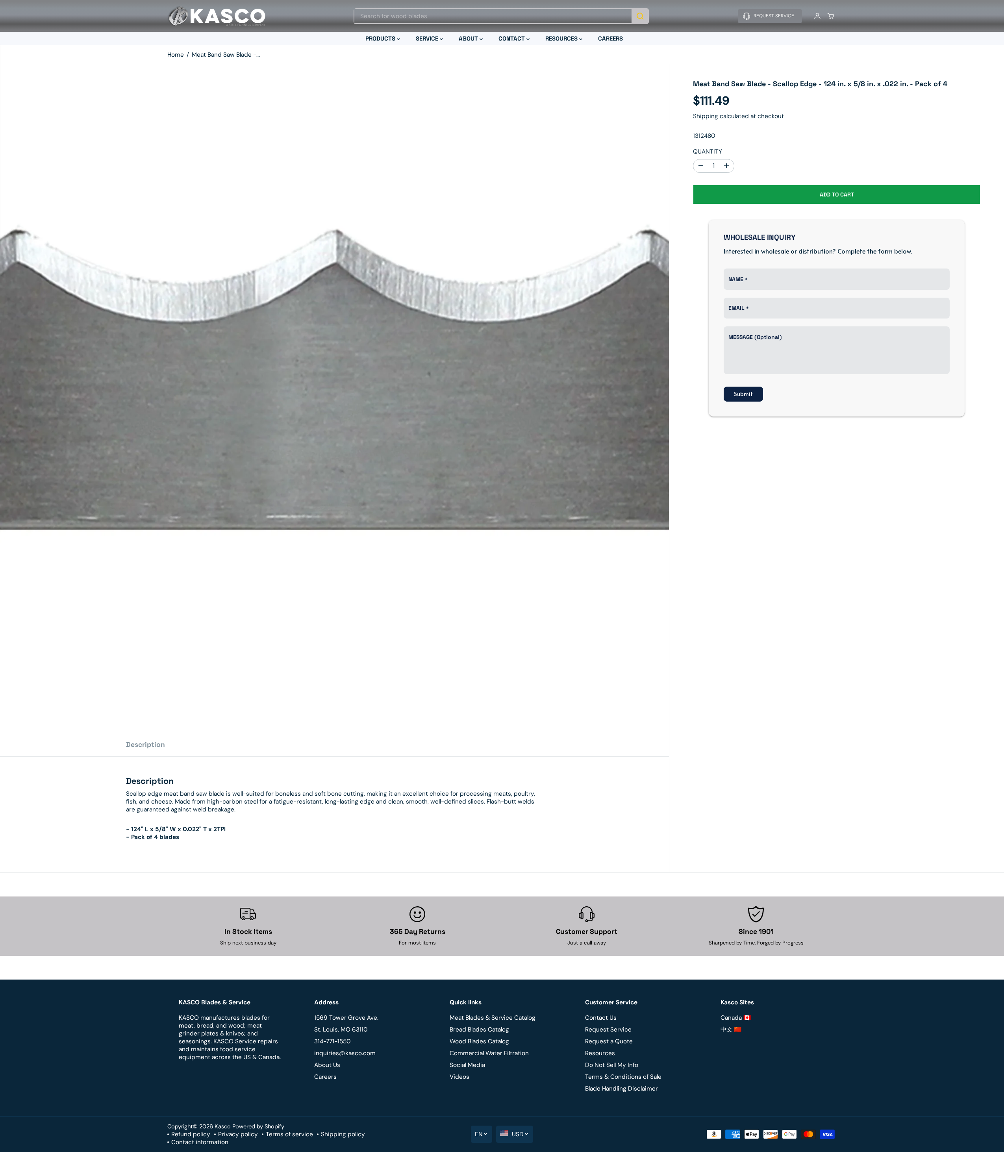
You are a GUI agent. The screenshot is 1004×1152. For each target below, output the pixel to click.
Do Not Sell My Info (611, 1065)
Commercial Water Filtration (489, 1053)
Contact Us (601, 1018)
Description (145, 744)
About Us (327, 1065)
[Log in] (817, 16)
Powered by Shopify (258, 1126)
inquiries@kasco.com (345, 1053)
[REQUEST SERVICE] (770, 16)
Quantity (707, 152)
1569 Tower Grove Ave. (346, 1018)
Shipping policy (343, 1134)
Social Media (467, 1065)
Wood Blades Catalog (479, 1041)
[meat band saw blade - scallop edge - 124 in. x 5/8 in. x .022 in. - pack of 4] (334, 398)
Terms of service (289, 1134)
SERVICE (428, 38)
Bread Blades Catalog (479, 1029)
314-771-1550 (332, 1041)
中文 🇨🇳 (731, 1029)
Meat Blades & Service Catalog (492, 1018)
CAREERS (610, 38)
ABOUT (469, 38)
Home (175, 55)
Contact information (199, 1142)
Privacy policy (238, 1134)
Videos (459, 1077)
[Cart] (831, 16)
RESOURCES (562, 38)
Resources (600, 1053)
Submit (743, 394)
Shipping (705, 116)
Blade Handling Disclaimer (621, 1089)
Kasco (223, 1126)
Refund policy (190, 1134)
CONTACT (512, 38)
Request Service (608, 1029)
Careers (325, 1077)
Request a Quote (609, 1041)
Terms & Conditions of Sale (623, 1077)
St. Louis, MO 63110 (341, 1029)
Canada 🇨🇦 (736, 1018)
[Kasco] (216, 16)
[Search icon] (640, 16)
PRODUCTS (381, 38)
